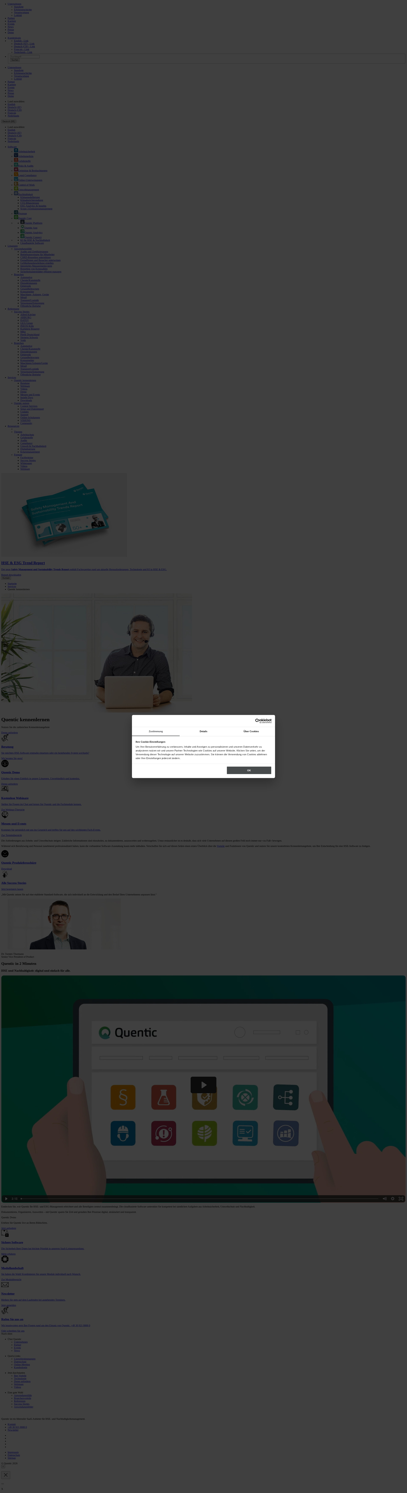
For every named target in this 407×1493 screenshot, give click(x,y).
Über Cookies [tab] (251, 731)
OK (249, 770)
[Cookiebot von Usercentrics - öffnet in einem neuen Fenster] (258, 721)
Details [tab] (203, 731)
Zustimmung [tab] (156, 731)
